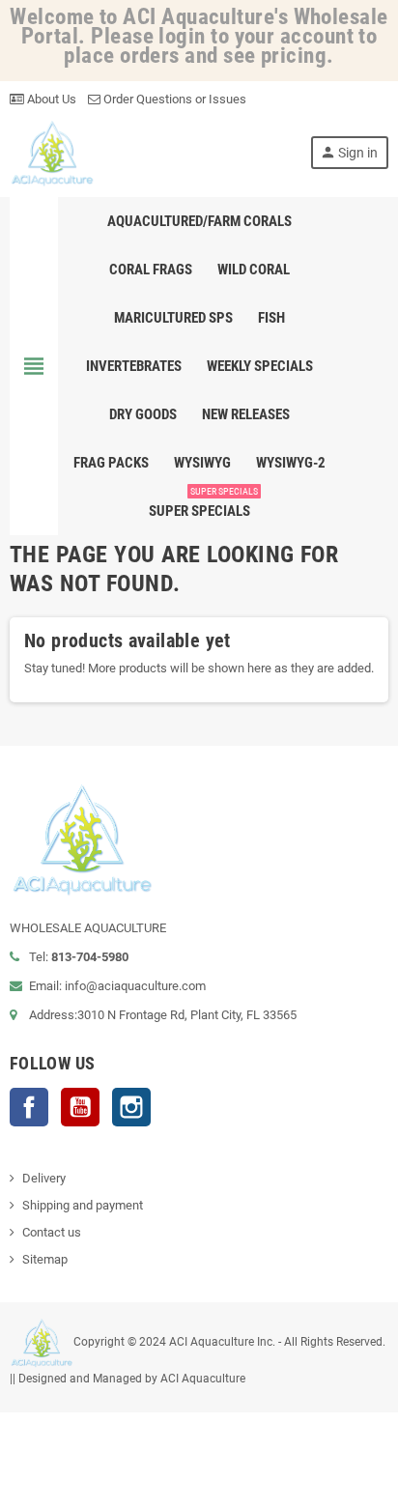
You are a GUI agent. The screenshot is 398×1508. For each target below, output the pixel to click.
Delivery (44, 1178)
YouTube (80, 1107)
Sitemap (45, 1259)
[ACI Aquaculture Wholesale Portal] (52, 152)
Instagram (131, 1107)
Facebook (29, 1107)
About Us (50, 99)
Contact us (51, 1232)
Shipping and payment (82, 1205)
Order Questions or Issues (173, 99)
